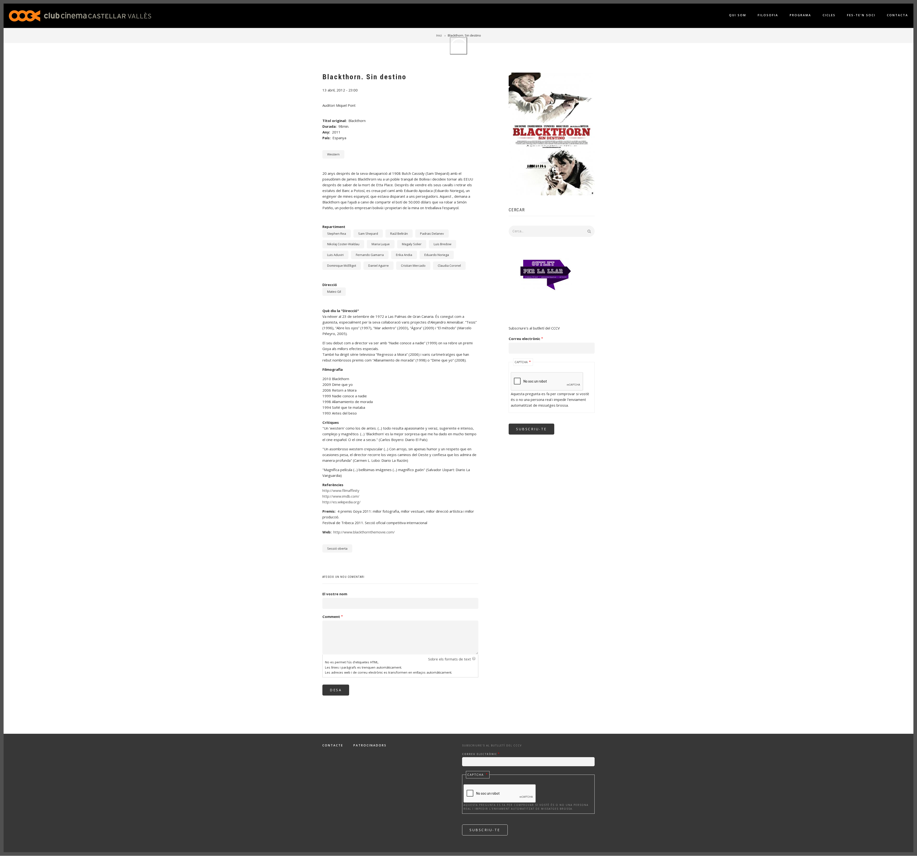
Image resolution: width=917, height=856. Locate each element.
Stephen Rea (336, 233)
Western (333, 154)
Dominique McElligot (341, 265)
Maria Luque (381, 244)
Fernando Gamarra (370, 255)
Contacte (332, 745)
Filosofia (768, 15)
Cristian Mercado (413, 265)
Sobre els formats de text (449, 659)
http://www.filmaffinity (340, 490)
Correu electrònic (524, 338)
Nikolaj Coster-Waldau (343, 244)
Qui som (737, 15)
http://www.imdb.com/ (340, 496)
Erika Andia (404, 255)
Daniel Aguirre (378, 265)
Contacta (897, 15)
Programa (800, 15)
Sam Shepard (368, 233)
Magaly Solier (411, 244)
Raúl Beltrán (399, 233)
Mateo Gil (334, 291)
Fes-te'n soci (861, 15)
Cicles (829, 15)
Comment (331, 616)
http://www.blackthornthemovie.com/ (364, 532)
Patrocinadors (370, 745)
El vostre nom (334, 593)
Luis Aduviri (335, 255)
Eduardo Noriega (436, 255)
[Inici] (80, 15)
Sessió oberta (337, 548)
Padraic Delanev (432, 233)
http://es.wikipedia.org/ (341, 502)
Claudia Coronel (449, 265)
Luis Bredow (442, 244)
